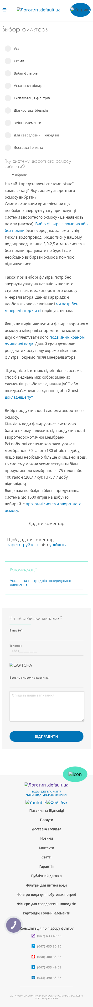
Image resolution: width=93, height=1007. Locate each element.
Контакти (46, 848)
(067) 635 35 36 (49, 946)
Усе (17, 48)
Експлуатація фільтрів (32, 98)
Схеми (19, 61)
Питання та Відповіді (46, 810)
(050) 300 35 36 (49, 957)
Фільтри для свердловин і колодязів (46, 904)
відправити (46, 736)
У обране (19, 175)
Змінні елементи (27, 122)
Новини (46, 838)
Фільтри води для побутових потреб (46, 894)
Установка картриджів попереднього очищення (40, 582)
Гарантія (46, 866)
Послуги (46, 819)
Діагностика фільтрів (31, 110)
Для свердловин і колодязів (36, 135)
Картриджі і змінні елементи (46, 913)
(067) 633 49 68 (49, 936)
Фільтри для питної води (46, 885)
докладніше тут (18, 397)
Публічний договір (46, 875)
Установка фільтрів (29, 85)
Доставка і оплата (28, 147)
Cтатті (46, 857)
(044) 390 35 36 (49, 978)
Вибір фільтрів (26, 73)
